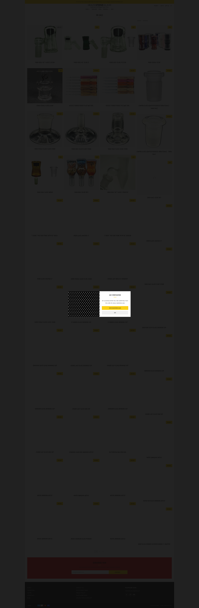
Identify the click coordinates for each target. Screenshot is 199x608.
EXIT (115, 312)
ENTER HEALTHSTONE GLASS (115, 308)
